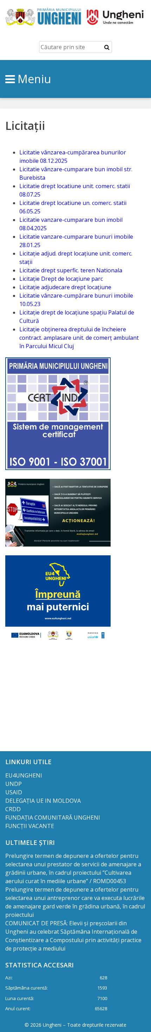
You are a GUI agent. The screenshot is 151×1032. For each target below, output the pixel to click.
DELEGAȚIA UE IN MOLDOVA (43, 801)
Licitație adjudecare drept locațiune (65, 287)
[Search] (107, 47)
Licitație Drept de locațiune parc (61, 279)
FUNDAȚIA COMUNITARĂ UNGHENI (52, 817)
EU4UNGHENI (23, 775)
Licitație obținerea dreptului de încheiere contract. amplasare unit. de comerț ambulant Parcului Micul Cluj (79, 337)
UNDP (13, 784)
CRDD (13, 809)
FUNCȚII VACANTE (29, 826)
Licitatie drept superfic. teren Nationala (70, 270)
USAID (14, 792)
